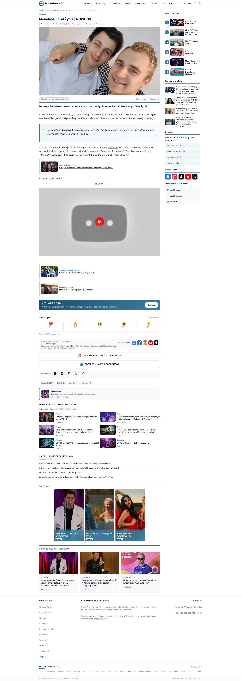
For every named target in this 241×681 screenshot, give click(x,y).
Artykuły (102, 3)
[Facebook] (139, 342)
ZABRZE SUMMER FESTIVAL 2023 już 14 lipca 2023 (61, 472)
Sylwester (43, 640)
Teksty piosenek (46, 629)
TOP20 (155, 3)
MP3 (129, 3)
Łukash (95, 671)
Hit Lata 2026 (45, 612)
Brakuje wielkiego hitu (176, 151)
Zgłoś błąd (156, 99)
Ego (170, 671)
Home (89, 3)
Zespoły (168, 3)
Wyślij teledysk (176, 196)
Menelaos (113, 147)
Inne (188, 3)
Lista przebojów (172, 13)
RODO (200, 678)
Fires (176, 671)
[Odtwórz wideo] (99, 221)
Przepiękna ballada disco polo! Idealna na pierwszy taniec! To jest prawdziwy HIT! (74, 463)
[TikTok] (156, 342)
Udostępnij (142, 99)
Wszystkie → (196, 667)
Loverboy (191, 671)
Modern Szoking (144, 671)
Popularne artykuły (173, 81)
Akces (163, 671)
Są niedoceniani (174, 157)
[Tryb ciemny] (200, 3)
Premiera (64, 10)
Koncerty (141, 3)
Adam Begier (45, 24)
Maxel (103, 671)
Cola (42, 671)
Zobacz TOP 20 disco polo (49, 334)
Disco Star (43, 645)
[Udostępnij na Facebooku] (55, 373)
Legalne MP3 (44, 651)
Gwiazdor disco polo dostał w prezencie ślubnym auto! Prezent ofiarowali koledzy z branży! (79, 468)
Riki (199, 671)
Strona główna (44, 10)
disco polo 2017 (47, 383)
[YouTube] (150, 342)
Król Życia (61, 383)
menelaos (72, 383)
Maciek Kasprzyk (73, 671)
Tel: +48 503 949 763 (189, 613)
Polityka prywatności (188, 678)
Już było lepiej (173, 163)
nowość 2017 (86, 383)
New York (131, 671)
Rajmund (86, 671)
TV (179, 3)
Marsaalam (113, 671)
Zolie (183, 671)
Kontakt (173, 202)
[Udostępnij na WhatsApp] (69, 373)
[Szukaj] (195, 3)
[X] (194, 176)
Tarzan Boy (50, 671)
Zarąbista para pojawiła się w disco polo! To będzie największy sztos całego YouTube (76, 477)
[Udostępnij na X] (76, 373)
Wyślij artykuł (175, 190)
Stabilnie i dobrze (174, 145)
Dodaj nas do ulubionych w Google (56, 99)
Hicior (122, 671)
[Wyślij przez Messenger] (62, 373)
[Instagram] (145, 342)
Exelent (61, 671)
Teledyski (116, 3)
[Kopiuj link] (83, 373)
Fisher (155, 671)
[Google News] (134, 342)
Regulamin (175, 678)
